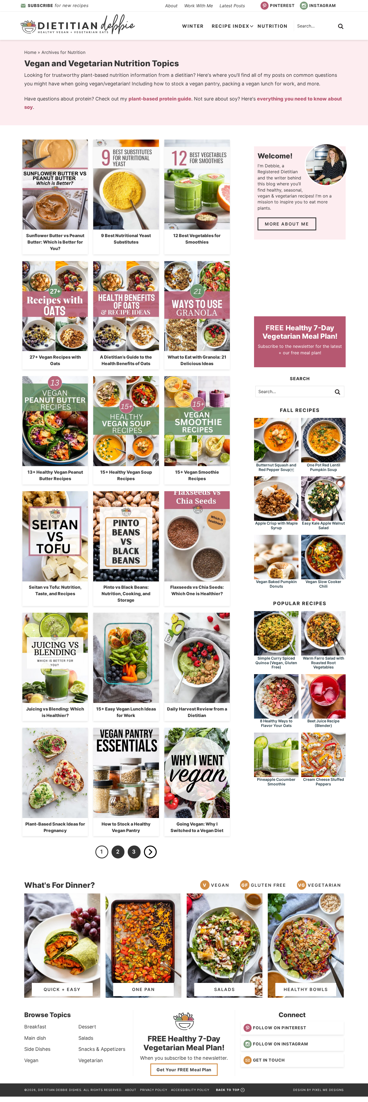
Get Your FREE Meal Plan (184, 1069)
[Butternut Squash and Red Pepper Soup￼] (276, 460)
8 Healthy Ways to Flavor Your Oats (276, 723)
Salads (85, 1038)
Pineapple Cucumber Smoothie (276, 781)
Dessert (87, 1027)
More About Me (287, 224)
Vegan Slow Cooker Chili (323, 583)
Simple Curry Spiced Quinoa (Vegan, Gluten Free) (276, 663)
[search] (340, 26)
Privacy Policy (153, 1090)
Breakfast (35, 1027)
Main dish (35, 1038)
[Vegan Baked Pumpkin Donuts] (276, 576)
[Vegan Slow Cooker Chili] (323, 576)
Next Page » (150, 851)
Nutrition (273, 26)
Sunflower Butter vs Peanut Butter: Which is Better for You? (55, 242)
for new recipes (58, 5)
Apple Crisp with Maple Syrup (276, 525)
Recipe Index (230, 26)
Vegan (220, 885)
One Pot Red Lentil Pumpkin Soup (323, 467)
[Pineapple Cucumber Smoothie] (276, 774)
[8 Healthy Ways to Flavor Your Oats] (276, 716)
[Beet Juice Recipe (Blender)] (323, 716)
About (171, 5)
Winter (193, 26)
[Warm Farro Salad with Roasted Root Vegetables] (323, 653)
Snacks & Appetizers (101, 1049)
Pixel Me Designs (328, 1090)
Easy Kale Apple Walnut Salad (323, 525)
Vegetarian (324, 885)
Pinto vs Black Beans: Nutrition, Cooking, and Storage (126, 593)
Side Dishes (37, 1049)
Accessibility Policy (190, 1090)
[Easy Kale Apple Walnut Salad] (323, 518)
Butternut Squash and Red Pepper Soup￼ (276, 467)
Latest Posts (232, 5)
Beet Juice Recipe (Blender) (323, 723)
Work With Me (198, 5)
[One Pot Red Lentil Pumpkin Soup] (323, 460)
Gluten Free (268, 885)
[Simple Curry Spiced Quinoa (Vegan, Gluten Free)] (276, 653)
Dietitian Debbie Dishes (78, 24)
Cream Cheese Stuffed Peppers (323, 781)
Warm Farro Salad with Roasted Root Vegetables (323, 663)
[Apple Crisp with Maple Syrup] (276, 518)
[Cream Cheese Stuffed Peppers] (323, 774)
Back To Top (227, 1090)
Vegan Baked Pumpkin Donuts (276, 583)
